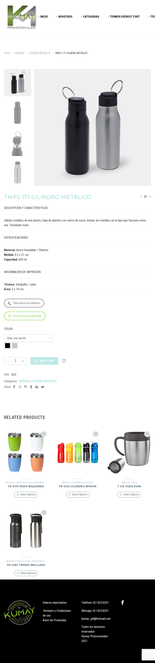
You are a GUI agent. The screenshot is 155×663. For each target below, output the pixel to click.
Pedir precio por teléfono (26, 303)
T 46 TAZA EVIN (129, 486)
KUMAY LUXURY (22, 561)
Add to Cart (47, 360)
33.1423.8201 (101, 602)
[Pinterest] (25, 386)
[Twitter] (20, 386)
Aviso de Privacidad (54, 620)
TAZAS (134, 482)
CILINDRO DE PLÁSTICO (82, 482)
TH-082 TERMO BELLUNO (26, 565)
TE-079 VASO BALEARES (26, 486)
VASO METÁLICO (40, 482)
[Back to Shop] (145, 196)
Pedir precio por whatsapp (27, 315)
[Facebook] (14, 386)
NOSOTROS (65, 16)
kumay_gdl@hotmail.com (96, 618)
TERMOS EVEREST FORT (125, 16)
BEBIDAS (19, 53)
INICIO (44, 16)
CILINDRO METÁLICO (39, 53)
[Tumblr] (31, 386)
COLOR (8, 329)
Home (7, 53)
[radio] (7, 345)
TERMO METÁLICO (23, 482)
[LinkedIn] (37, 386)
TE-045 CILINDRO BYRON (77, 486)
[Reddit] (42, 386)
